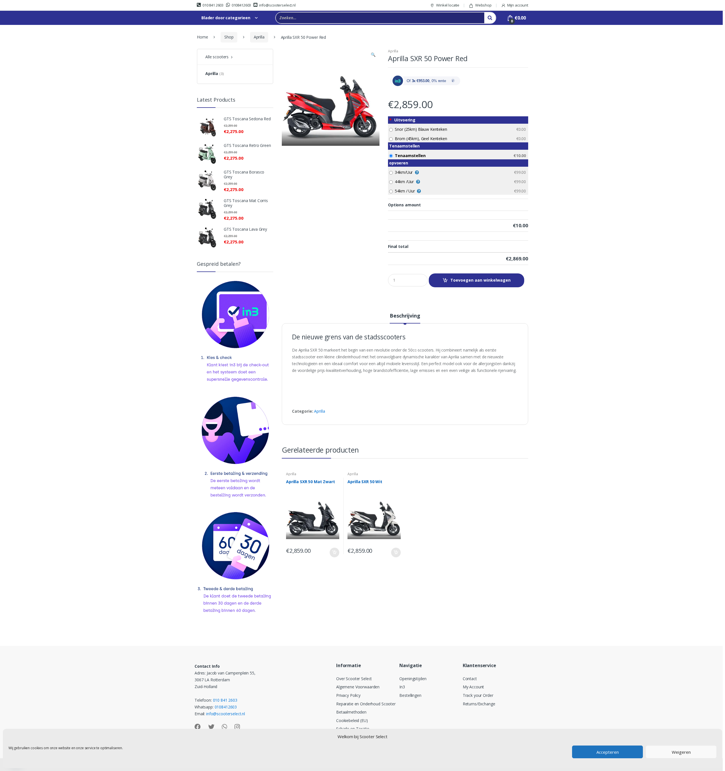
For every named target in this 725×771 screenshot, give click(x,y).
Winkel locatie (447, 5)
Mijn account (517, 5)
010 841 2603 (212, 5)
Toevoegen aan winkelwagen (480, 280)
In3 (402, 686)
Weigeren (681, 752)
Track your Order (478, 695)
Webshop (483, 5)
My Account (473, 686)
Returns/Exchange (479, 703)
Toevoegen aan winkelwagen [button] (334, 552)
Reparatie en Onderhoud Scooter (366, 703)
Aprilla (259, 37)
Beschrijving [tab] (405, 316)
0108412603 (241, 5)
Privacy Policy (348, 695)
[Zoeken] (490, 17)
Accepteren (607, 752)
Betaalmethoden (351, 712)
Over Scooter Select (354, 678)
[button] (373, 55)
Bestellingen (410, 695)
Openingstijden (412, 678)
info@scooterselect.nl (277, 5)
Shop (228, 37)
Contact (470, 678)
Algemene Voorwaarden (357, 686)
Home (202, 37)
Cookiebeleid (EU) (352, 720)
